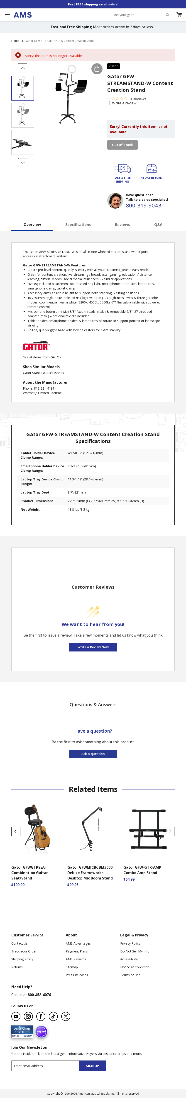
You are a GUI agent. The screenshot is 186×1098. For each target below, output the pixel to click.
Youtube (15, 1016)
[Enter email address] (49, 1066)
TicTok (53, 1016)
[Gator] (36, 352)
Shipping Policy (22, 959)
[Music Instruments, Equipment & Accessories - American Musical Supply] (23, 15)
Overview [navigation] (32, 224)
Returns (17, 967)
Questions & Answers (93, 704)
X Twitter (65, 1016)
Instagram (28, 1016)
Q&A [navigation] (158, 224)
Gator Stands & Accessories (43, 373)
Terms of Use (130, 975)
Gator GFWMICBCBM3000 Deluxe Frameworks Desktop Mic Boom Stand (90, 873)
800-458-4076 (39, 994)
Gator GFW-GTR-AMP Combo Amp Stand (142, 870)
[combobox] (141, 15)
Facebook (40, 1016)
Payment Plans (77, 951)
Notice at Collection (134, 967)
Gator (113, 66)
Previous (15, 831)
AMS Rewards (76, 959)
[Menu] (7, 14)
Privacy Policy (130, 943)
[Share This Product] (97, 68)
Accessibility (129, 959)
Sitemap (72, 967)
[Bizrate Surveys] (26, 1035)
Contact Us (19, 943)
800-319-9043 (143, 205)
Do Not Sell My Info (134, 951)
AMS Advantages (78, 943)
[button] (178, 15)
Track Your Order (24, 951)
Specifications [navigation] (78, 224)
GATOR (56, 357)
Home (15, 41)
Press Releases (77, 975)
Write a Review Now (93, 647)
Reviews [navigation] (122, 224)
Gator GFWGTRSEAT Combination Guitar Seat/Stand (29, 873)
